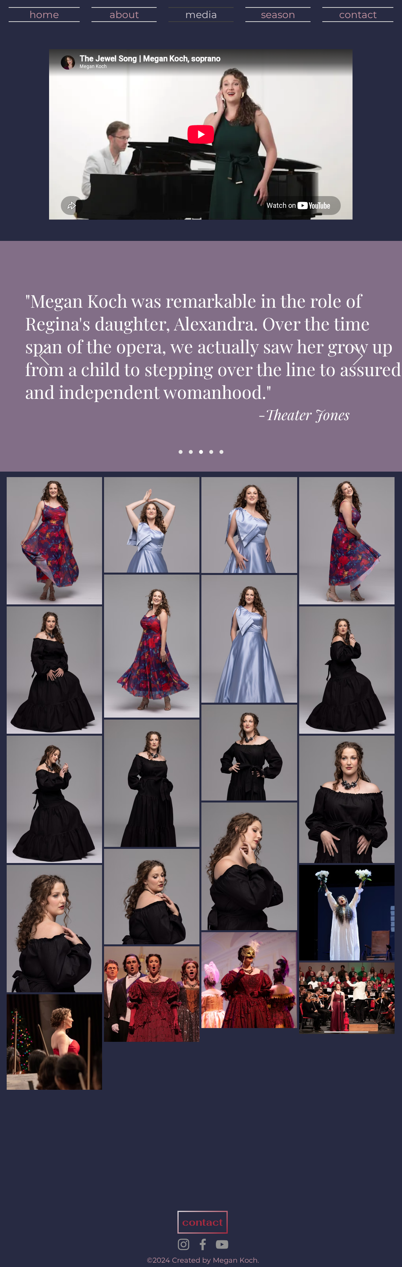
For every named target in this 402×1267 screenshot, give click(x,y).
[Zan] (201, 452)
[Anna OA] (221, 452)
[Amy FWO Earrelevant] (181, 452)
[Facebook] (202, 1244)
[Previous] (44, 356)
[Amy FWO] (191, 452)
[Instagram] (183, 1244)
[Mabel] (211, 452)
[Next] (358, 356)
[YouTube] (222, 1244)
